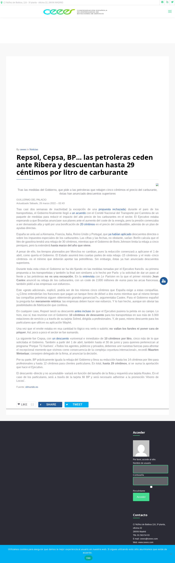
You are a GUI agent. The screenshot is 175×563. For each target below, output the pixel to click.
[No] (170, 554)
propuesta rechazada (112, 209)
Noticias (34, 149)
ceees (23, 149)
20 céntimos (87, 224)
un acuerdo (79, 213)
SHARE (47, 404)
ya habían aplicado (119, 234)
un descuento (60, 338)
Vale (88, 558)
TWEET (74, 404)
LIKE (27, 404)
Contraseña (138, 475)
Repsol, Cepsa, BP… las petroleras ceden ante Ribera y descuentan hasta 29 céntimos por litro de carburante (84, 164)
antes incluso (83, 311)
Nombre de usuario (142, 463)
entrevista (89, 276)
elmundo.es (31, 387)
